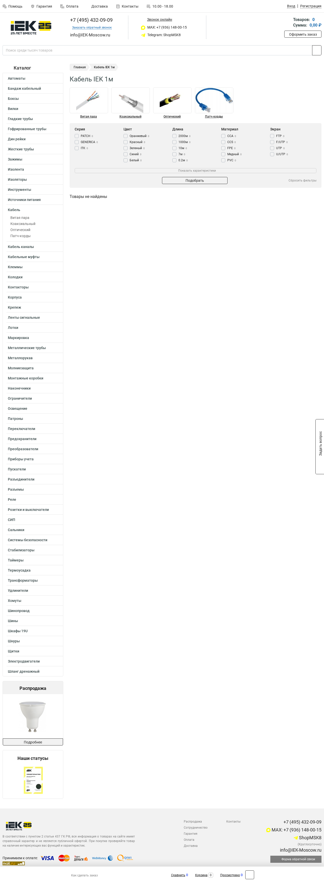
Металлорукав (20, 358)
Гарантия (44, 6)
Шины (13, 621)
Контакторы (18, 287)
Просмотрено (230, 875)
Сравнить (178, 875)
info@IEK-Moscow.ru (300, 850)
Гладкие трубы (20, 119)
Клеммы (15, 267)
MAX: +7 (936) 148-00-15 (167, 27)
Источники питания (24, 200)
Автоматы (16, 78)
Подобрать (195, 180)
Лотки (13, 328)
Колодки (15, 277)
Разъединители (21, 479)
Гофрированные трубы (27, 129)
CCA (231, 136)
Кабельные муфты (23, 257)
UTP (280, 148)
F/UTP (282, 142)
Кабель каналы (21, 247)
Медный (234, 154)
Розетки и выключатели (28, 510)
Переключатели (21, 429)
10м (182, 148)
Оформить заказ (303, 34)
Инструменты (19, 190)
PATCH (87, 136)
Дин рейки (17, 139)
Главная (80, 67)
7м (181, 154)
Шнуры (14, 641)
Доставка (99, 6)
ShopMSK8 (309, 837)
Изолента (16, 169)
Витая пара (19, 218)
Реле (12, 499)
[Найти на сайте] (316, 50)
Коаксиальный (22, 224)
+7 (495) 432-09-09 (91, 20)
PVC (231, 160)
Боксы (13, 99)
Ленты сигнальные (24, 317)
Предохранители (22, 439)
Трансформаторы (23, 580)
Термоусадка (19, 570)
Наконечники (19, 388)
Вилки (13, 109)
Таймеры (16, 560)
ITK (84, 148)
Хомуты (14, 601)
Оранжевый (139, 136)
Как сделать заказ (84, 875)
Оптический (20, 230)
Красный (137, 142)
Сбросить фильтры (302, 180)
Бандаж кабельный (24, 88)
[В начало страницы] (249, 874)
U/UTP (282, 154)
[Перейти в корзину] (287, 23)
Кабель (14, 210)
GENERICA (89, 142)
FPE (231, 148)
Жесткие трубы (21, 149)
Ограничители (20, 398)
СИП (11, 520)
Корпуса (15, 297)
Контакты (130, 6)
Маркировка (18, 338)
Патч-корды (20, 236)
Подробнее (33, 742)
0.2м (183, 160)
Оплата (72, 6)
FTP (280, 136)
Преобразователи (23, 449)
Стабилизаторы (21, 550)
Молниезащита (21, 368)
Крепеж (14, 307)
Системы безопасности (27, 540)
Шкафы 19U (18, 631)
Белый (136, 160)
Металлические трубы (27, 348)
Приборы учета (21, 459)
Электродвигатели (24, 661)
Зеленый (137, 148)
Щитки (13, 651)
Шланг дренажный (23, 671)
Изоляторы (17, 179)
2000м (184, 136)
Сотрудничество (196, 827)
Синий (135, 154)
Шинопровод (19, 611)
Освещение (17, 408)
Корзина (201, 875)
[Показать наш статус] (33, 779)
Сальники (16, 530)
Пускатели (17, 469)
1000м (184, 142)
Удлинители (18, 590)
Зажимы (15, 159)
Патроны (15, 419)
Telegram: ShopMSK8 (164, 35)
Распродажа (193, 821)
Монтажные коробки (25, 378)
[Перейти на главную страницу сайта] (31, 28)
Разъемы (16, 489)
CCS (231, 142)
